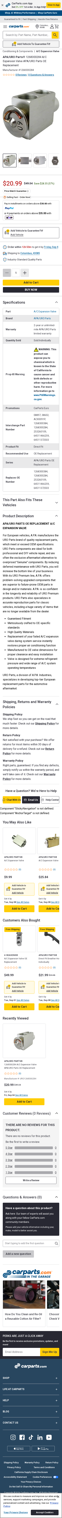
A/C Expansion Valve (45, 311)
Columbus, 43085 (30, 253)
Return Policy (51, 1462)
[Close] (58, 1496)
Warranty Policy (32, 1462)
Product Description (18, 516)
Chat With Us (14, 799)
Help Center (52, 799)
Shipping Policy (45, 723)
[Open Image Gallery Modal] (31, 114)
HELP (6, 1400)
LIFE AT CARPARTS (13, 1389)
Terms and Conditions (44, 1467)
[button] (31, 5)
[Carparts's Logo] (19, 26)
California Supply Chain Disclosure (31, 1472)
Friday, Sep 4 (51, 247)
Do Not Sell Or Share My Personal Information (31, 1486)
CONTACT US (10, 1422)
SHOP (6, 1378)
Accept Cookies (44, 1512)
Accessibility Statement (15, 1477)
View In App (53, 5)
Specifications (14, 302)
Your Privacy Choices (31, 1482)
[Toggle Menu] (5, 26)
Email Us (33, 799)
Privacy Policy (14, 1467)
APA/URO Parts (42, 318)
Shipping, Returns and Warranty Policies (27, 704)
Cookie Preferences (42, 1477)
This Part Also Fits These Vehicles (22, 502)
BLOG (6, 1411)
